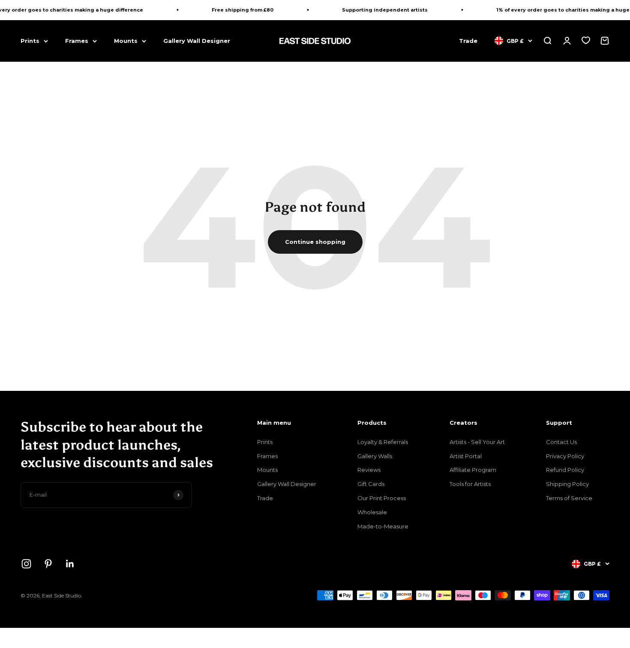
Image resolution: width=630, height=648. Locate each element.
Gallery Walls (374, 456)
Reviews (369, 469)
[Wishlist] (586, 40)
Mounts (126, 40)
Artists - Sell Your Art (477, 441)
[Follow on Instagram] (26, 564)
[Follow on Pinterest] (48, 564)
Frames (76, 40)
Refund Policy (565, 469)
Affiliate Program (473, 469)
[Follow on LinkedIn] (70, 564)
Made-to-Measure (382, 526)
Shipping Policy (567, 483)
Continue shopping (315, 241)
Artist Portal (466, 456)
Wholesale (372, 512)
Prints (30, 40)
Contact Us (561, 441)
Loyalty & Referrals (382, 441)
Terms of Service (569, 498)
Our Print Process (381, 498)
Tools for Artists (470, 483)
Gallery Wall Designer (196, 40)
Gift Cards (370, 483)
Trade (468, 40)
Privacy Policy (565, 456)
